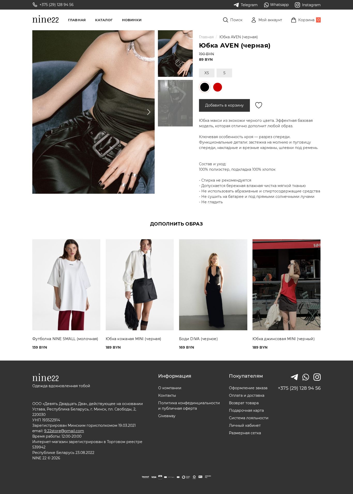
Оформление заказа (248, 388)
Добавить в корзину (224, 105)
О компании (169, 388)
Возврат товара (244, 403)
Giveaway (166, 416)
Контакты (167, 395)
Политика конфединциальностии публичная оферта (189, 406)
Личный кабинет (245, 425)
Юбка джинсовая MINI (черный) (283, 338)
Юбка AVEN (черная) (238, 37)
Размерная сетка (245, 433)
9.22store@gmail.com (64, 431)
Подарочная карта (246, 410)
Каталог (104, 20)
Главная (77, 20)
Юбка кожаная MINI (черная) (133, 338)
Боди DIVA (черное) (198, 338)
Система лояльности (248, 418)
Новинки (132, 20)
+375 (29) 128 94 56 (299, 388)
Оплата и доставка (246, 395)
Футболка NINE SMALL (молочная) (65, 338)
